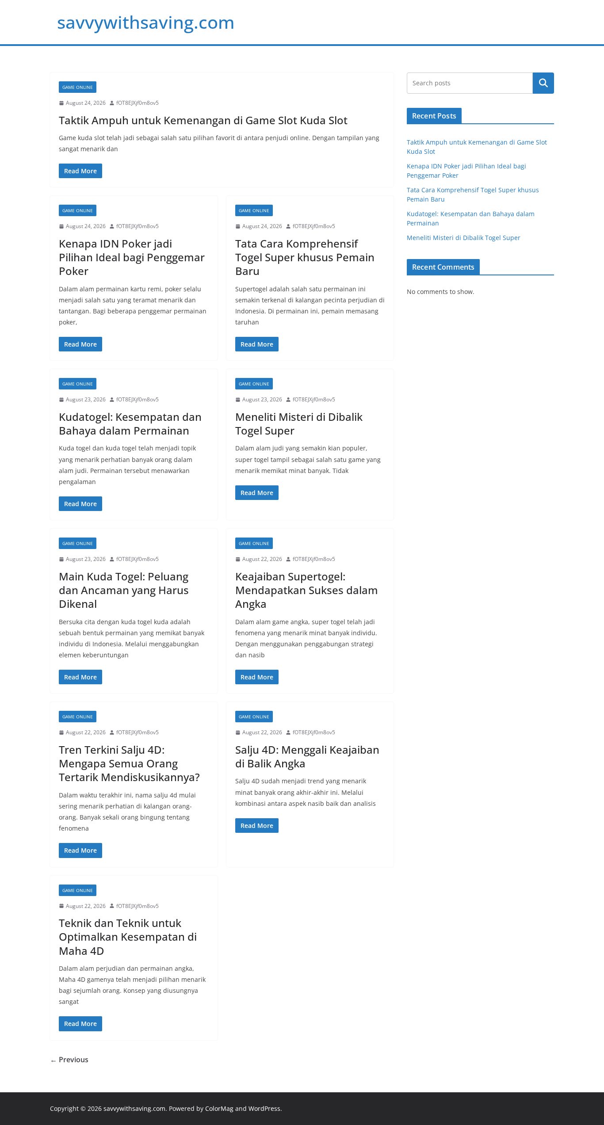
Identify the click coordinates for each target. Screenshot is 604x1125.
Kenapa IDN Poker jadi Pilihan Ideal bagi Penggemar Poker (132, 257)
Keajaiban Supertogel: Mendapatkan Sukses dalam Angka (306, 590)
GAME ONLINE (77, 87)
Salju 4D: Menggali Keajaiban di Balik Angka (307, 756)
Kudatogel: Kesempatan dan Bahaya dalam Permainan (130, 423)
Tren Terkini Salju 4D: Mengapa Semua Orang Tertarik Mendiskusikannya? (129, 763)
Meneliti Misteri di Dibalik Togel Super (299, 423)
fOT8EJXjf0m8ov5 (137, 103)
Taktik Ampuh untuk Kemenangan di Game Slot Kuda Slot (203, 120)
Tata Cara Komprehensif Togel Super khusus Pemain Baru (305, 257)
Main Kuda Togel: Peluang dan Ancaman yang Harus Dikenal (124, 590)
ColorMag (219, 1108)
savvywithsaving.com (146, 22)
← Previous (69, 1059)
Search (543, 83)
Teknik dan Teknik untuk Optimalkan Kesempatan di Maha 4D (128, 936)
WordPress (264, 1108)
